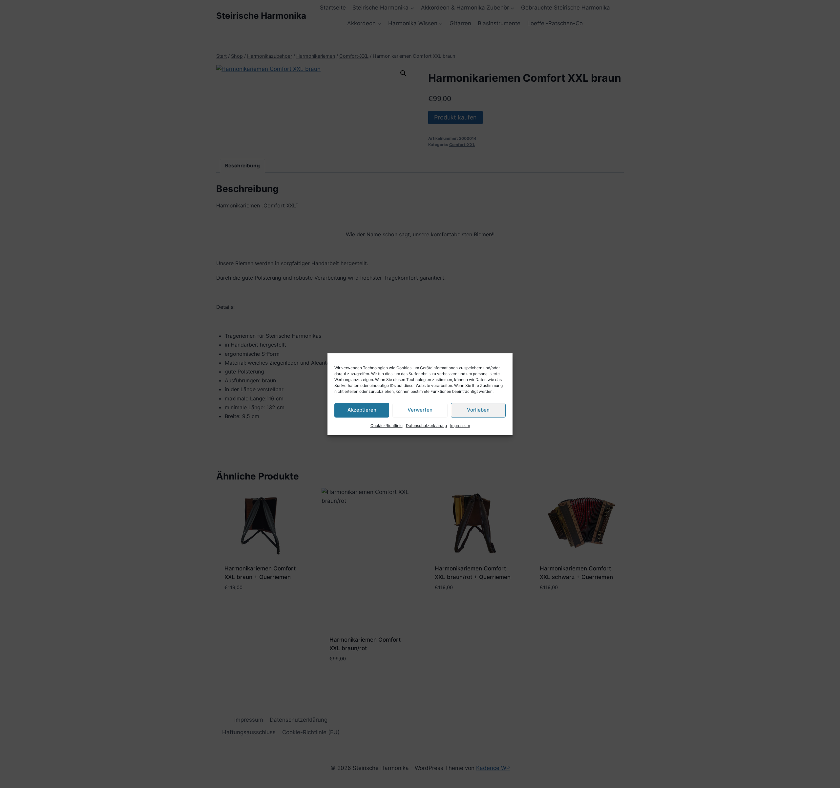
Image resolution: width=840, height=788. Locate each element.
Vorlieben (478, 410)
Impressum (460, 425)
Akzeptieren (361, 410)
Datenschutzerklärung (426, 425)
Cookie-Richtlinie (386, 425)
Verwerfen (420, 410)
